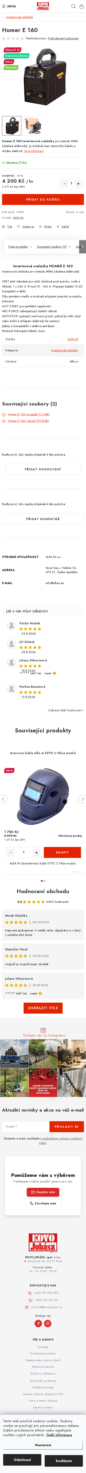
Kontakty (43, 1347)
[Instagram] (47, 1323)
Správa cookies (43, 1407)
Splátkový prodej (43, 1387)
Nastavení (43, 1445)
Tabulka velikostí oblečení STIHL (43, 1394)
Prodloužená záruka (43, 1353)
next (82, 799)
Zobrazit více (43, 1008)
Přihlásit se (67, 1127)
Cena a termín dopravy (43, 1401)
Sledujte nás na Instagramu (44, 1035)
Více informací (33, 151)
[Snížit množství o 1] (64, 183)
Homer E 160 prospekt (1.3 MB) (28, 414)
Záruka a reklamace (43, 1373)
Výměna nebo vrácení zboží (43, 1360)
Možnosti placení (43, 1367)
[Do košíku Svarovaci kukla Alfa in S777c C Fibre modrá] (62, 852)
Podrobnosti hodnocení (63, 38)
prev (3, 799)
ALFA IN (18, 218)
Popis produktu (18, 247)
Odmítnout (22, 1459)
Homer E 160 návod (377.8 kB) (28, 421)
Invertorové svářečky (64, 350)
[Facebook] (38, 1323)
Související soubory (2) (52, 247)
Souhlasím (64, 1460)
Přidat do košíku (43, 199)
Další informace (59, 1435)
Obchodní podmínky (43, 1381)
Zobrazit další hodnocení (64, 710)
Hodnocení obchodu (43, 891)
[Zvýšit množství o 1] (78, 183)
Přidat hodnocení (43, 469)
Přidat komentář (43, 519)
